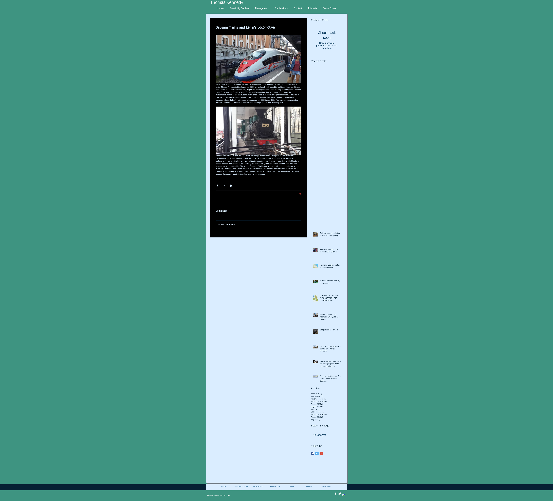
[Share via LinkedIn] (231, 185)
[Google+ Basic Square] (321, 453)
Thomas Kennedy (226, 3)
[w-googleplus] (343, 495)
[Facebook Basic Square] (312, 453)
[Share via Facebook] (217, 185)
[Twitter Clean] (339, 493)
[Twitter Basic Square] (317, 453)
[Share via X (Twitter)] (224, 185)
